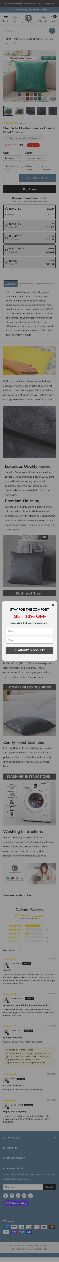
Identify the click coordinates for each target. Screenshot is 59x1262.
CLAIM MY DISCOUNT (29, 650)
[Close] (53, 605)
